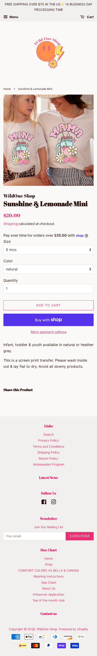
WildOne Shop (47, 629)
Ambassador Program (48, 464)
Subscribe (79, 536)
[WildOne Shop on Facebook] (43, 503)
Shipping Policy (48, 452)
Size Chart (48, 582)
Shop (48, 564)
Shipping (10, 224)
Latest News (48, 477)
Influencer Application (48, 594)
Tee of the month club (48, 600)
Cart (90, 17)
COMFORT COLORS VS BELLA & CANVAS (48, 570)
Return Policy (48, 458)
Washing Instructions (48, 576)
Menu (13, 17)
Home (7, 89)
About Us (48, 588)
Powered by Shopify (73, 629)
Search (48, 434)
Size (7, 241)
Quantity (10, 280)
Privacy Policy (48, 440)
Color (8, 261)
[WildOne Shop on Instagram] (53, 503)
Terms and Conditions (48, 446)
